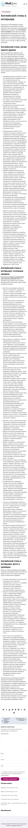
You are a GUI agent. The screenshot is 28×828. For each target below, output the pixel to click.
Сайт (2, 765)
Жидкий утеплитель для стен (9, 787)
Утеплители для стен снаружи (10, 799)
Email (2, 759)
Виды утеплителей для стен (9, 791)
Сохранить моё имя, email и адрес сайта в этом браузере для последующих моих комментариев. (13, 773)
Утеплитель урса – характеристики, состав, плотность (14, 803)
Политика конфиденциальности (14, 825)
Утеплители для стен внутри (9, 795)
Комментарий (5, 733)
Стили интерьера (6, 11)
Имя (2, 753)
